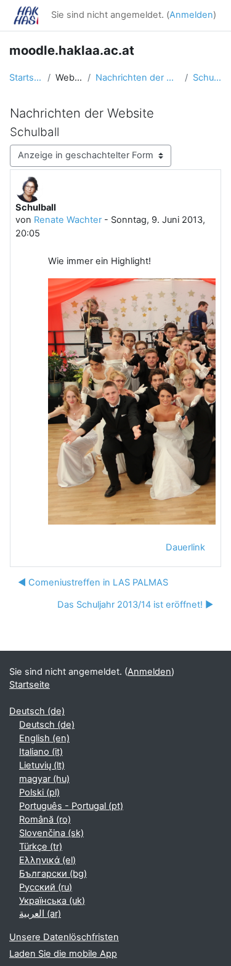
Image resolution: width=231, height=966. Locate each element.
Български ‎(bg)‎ (53, 873)
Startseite (26, 77)
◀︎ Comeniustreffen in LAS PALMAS (93, 582)
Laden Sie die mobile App (63, 953)
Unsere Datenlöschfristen (64, 937)
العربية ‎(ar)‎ (40, 913)
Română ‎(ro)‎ (45, 819)
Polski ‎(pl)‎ (39, 792)
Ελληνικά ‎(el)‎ (47, 860)
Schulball (207, 77)
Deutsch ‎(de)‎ (37, 711)
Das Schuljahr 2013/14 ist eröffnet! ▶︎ (135, 604)
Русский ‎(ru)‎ (45, 887)
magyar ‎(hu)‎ (44, 778)
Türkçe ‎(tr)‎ (40, 846)
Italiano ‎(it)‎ (41, 751)
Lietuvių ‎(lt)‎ (42, 765)
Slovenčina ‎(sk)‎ (51, 833)
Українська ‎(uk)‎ (52, 900)
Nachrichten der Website (137, 77)
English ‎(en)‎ (44, 738)
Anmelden (191, 14)
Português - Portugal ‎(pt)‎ (71, 805)
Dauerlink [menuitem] (185, 547)
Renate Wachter (68, 219)
